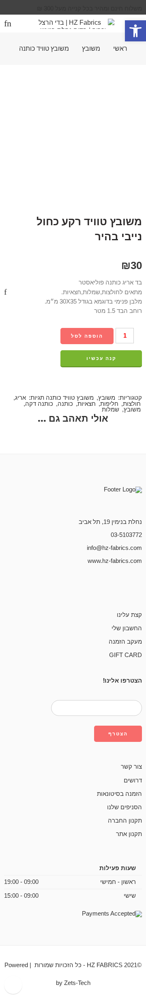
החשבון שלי (127, 628)
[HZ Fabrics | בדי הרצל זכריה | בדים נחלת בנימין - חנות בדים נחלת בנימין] (73, 24)
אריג (20, 397)
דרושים (133, 780)
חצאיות (86, 404)
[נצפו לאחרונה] (13, 985)
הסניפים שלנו (124, 807)
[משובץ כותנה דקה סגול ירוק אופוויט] (135, 253)
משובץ (91, 48)
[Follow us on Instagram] (113, 588)
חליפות (109, 404)
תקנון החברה (125, 820)
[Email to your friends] (94, 383)
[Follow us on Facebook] (139, 588)
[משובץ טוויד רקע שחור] (135, 247)
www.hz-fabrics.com (115, 561)
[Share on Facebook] (139, 383)
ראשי (120, 48)
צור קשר (131, 766)
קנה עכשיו (101, 358)
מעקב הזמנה (125, 641)
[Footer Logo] (101, 498)
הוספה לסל (87, 336)
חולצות (132, 404)
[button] (135, 30)
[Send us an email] (126, 588)
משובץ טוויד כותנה (44, 48)
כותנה (65, 404)
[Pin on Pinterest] (124, 383)
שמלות (110, 409)
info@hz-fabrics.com (114, 548)
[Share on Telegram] (109, 383)
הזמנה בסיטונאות (119, 794)
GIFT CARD (125, 655)
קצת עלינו (129, 615)
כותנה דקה (39, 404)
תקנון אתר (129, 834)
